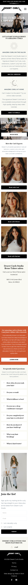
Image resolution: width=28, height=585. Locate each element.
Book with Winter (14, 222)
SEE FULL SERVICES (14, 74)
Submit (14, 531)
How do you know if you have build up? (14, 426)
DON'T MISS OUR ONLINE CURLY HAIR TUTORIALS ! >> (14, 2)
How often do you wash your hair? (15, 384)
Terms (14, 563)
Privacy (14, 566)
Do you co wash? (13, 392)
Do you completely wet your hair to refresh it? (15, 417)
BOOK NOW (14, 134)
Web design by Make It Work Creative (14, 575)
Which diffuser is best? (15, 399)
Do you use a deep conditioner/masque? (15, 407)
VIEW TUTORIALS (14, 112)
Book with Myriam (14, 256)
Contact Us (14, 570)
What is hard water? (14, 444)
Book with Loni (14, 187)
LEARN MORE (14, 359)
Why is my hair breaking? (12, 435)
